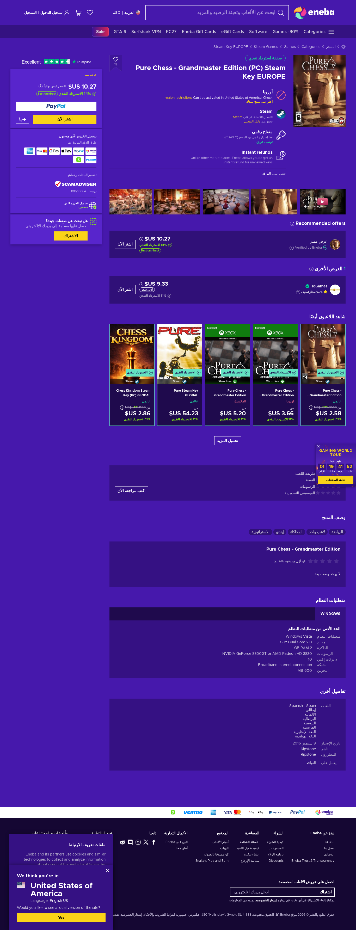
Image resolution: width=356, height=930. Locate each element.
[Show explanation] (298, 292)
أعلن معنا (182, 848)
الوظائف (328, 854)
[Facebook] (153, 842)
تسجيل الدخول (51, 13)
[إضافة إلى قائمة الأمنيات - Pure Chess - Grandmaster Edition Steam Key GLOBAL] (309, 332)
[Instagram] (138, 842)
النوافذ (311, 763)
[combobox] (217, 12)
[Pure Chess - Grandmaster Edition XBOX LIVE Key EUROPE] (275, 347)
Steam (237, 117)
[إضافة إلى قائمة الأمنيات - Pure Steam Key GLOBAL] (166, 332)
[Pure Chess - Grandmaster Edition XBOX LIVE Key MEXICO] (227, 347)
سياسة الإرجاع (250, 860)
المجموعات (276, 848)
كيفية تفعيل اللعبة (248, 848)
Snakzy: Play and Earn (212, 860)
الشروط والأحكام (155, 914)
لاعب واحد (317, 532)
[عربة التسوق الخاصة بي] (78, 12)
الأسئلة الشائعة (249, 841)
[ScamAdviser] (75, 184)
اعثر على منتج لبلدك (259, 101)
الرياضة (337, 532)
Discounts (276, 860)
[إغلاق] (107, 870)
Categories (311, 47)
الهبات (224, 848)
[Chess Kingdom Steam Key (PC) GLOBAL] (132, 347)
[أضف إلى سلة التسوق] (22, 119)
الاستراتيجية (260, 532)
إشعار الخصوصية (266, 900)
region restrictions (178, 97)
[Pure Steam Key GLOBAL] (179, 347)
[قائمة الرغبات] (90, 12)
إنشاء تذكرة (251, 854)
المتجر (331, 47)
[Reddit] (122, 842)
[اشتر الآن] (56, 106)
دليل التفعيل (252, 121)
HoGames (318, 286)
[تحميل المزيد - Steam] (281, 114)
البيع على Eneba (176, 841)
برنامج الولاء (276, 854)
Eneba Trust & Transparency (312, 860)
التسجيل (30, 13)
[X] (146, 842)
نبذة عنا (329, 841)
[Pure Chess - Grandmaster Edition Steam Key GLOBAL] (323, 347)
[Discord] (130, 842)
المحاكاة (296, 532)
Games (290, 47)
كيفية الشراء (275, 841)
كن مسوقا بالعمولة (216, 854)
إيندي (280, 532)
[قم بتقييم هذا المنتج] (322, 561)
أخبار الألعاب (220, 841)
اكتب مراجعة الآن (131, 491)
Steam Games (266, 47)
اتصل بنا (329, 848)
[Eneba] (314, 12)
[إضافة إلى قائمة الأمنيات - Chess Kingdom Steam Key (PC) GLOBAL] (118, 332)
